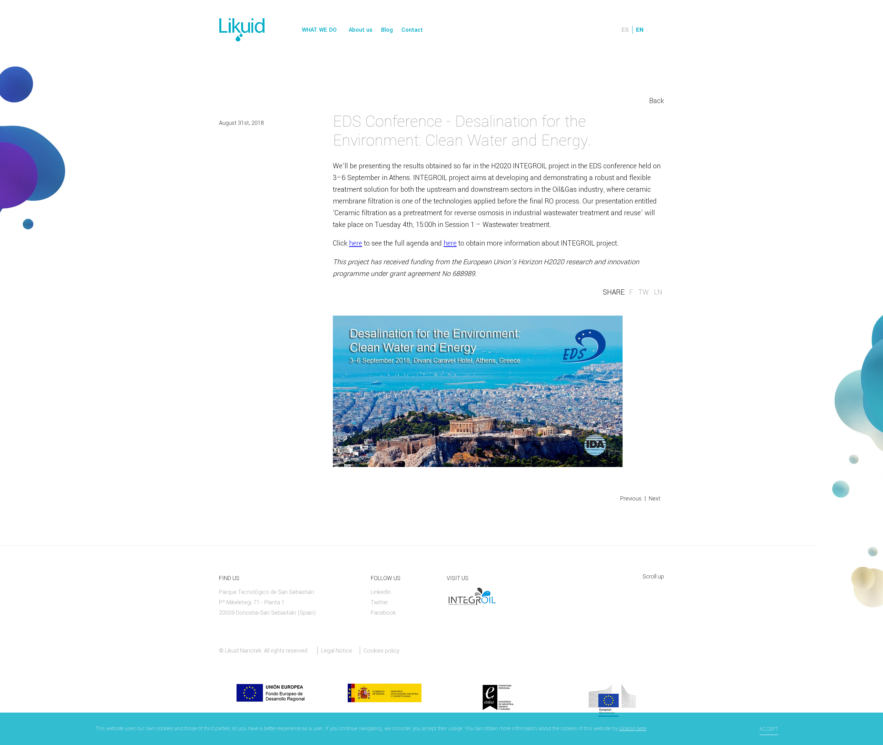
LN (658, 292)
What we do (319, 30)
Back (656, 101)
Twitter (379, 602)
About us (361, 30)
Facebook (383, 613)
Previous (631, 499)
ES (625, 30)
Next (655, 499)
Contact (412, 30)
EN (639, 30)
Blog (387, 30)
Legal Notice (336, 651)
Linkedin (381, 592)
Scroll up (653, 576)
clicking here (632, 728)
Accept (769, 729)
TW (643, 292)
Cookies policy (381, 651)
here (355, 243)
